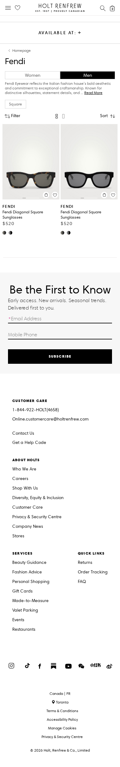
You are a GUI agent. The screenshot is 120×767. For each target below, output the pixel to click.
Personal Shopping (31, 582)
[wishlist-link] (17, 8)
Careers (20, 479)
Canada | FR (60, 693)
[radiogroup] (60, 116)
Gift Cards (22, 591)
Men (87, 75)
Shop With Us (25, 488)
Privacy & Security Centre (37, 517)
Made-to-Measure (30, 601)
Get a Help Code (29, 443)
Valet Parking (25, 610)
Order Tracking (93, 572)
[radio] (56, 116)
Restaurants (23, 629)
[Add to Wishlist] (55, 195)
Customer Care (27, 507)
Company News (27, 526)
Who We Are (24, 469)
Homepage (21, 51)
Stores (18, 536)
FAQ (82, 582)
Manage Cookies (62, 728)
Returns (85, 562)
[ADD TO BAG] (46, 195)
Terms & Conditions (62, 710)
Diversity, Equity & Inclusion (38, 498)
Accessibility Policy (62, 719)
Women (32, 75)
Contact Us (23, 433)
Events (18, 620)
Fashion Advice (27, 572)
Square (15, 104)
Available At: (57, 32)
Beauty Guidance (29, 562)
